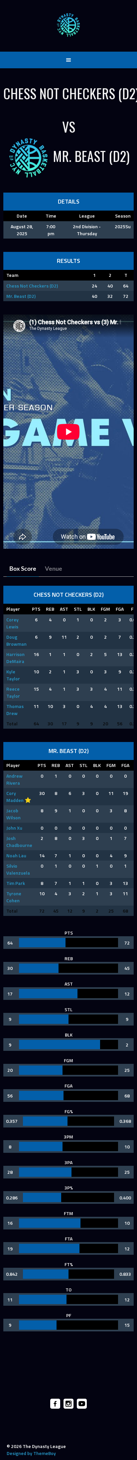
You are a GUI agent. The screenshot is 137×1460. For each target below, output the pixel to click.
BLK (91, 608)
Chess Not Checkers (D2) (32, 285)
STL (78, 608)
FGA (120, 608)
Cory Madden (15, 797)
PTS (36, 608)
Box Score (22, 569)
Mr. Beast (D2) (21, 296)
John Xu (14, 827)
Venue (53, 569)
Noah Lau (16, 855)
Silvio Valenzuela (18, 869)
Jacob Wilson (13, 814)
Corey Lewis (12, 623)
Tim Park (15, 883)
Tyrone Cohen (13, 897)
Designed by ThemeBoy (31, 1453)
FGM (105, 608)
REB (50, 608)
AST (64, 608)
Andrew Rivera (14, 779)
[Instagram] (68, 1404)
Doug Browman (16, 640)
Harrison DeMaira (15, 658)
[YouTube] (82, 1404)
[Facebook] (55, 1404)
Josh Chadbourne (19, 842)
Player (13, 608)
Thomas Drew (15, 710)
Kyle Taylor (13, 675)
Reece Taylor (13, 692)
